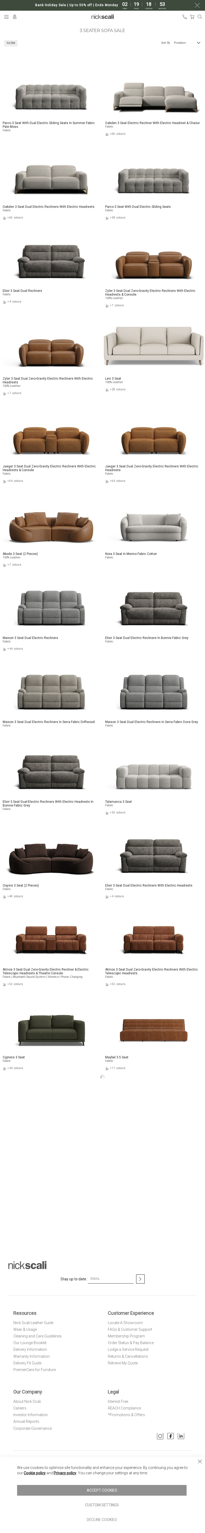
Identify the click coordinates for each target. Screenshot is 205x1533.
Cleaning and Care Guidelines (37, 1336)
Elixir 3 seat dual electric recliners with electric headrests (148, 885)
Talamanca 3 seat (118, 802)
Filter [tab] (11, 43)
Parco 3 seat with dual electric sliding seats (138, 207)
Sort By (165, 43)
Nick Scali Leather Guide (33, 1323)
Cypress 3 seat (14, 1057)
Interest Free (118, 1401)
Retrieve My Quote (123, 1363)
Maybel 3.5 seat (116, 1057)
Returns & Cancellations (128, 1356)
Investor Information (30, 1415)
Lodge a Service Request (128, 1349)
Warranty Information (31, 1356)
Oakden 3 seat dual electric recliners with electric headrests (48, 207)
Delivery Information (30, 1349)
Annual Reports (26, 1421)
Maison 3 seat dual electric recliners (30, 638)
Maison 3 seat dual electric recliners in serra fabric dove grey (151, 722)
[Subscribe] (140, 1279)
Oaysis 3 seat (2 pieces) (21, 885)
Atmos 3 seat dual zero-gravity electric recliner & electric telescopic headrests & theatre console (46, 971)
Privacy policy (65, 1473)
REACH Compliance (124, 1408)
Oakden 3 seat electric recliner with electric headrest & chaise (152, 123)
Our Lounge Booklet (29, 1343)
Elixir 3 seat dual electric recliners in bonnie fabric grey (146, 638)
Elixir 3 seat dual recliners (22, 291)
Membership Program (126, 1336)
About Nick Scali (27, 1401)
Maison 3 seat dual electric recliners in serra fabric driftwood (49, 722)
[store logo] (102, 16)
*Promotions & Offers (126, 1415)
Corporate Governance (32, 1428)
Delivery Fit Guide (27, 1363)
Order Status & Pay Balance (131, 1343)
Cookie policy (35, 1473)
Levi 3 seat (113, 378)
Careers (19, 1408)
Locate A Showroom (125, 1323)
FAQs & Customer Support (130, 1329)
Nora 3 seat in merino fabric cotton (131, 554)
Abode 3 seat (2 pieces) (20, 554)
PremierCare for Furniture (34, 1370)
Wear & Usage (25, 1329)
